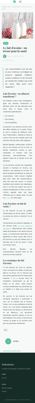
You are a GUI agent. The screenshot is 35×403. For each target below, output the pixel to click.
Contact (4, 391)
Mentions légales (7, 388)
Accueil (4, 6)
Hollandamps (8, 364)
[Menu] (20, 1)
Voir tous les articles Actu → (12, 351)
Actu (8, 6)
